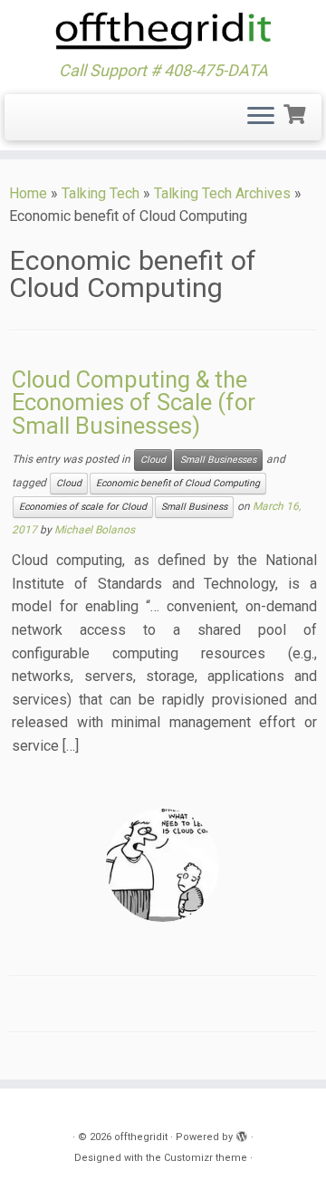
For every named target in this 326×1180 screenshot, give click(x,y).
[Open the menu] (260, 117)
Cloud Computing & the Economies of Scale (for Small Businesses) (133, 402)
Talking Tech (100, 193)
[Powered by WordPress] (241, 1133)
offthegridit (141, 1137)
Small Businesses (218, 459)
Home (28, 193)
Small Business (194, 507)
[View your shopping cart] (296, 112)
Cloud (153, 459)
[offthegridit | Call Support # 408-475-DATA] (163, 31)
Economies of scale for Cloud (83, 507)
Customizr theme (205, 1158)
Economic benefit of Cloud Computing (178, 483)
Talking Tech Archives (222, 193)
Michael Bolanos (94, 529)
